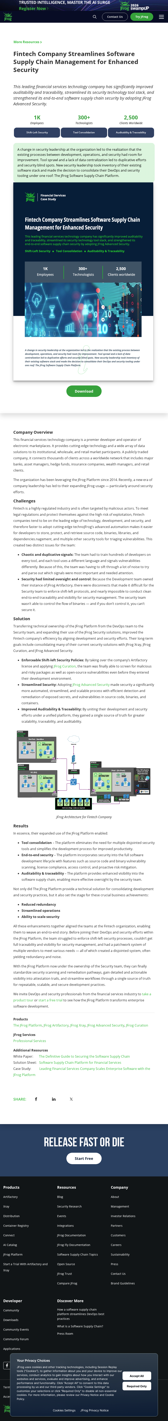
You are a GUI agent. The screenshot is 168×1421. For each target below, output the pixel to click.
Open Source (66, 1264)
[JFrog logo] (9, 16)
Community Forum (16, 1339)
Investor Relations (123, 1216)
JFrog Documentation (71, 1235)
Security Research (69, 1206)
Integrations (65, 1226)
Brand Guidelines (123, 1283)
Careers (116, 1245)
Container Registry (16, 1226)
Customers (118, 1235)
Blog (60, 1197)
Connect (9, 1235)
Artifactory (10, 1197)
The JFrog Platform (27, 1025)
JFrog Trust (64, 1274)
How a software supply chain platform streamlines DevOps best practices (80, 1313)
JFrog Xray (78, 1025)
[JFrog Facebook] (7, 1365)
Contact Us (118, 1274)
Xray (6, 1206)
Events (61, 1216)
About (115, 1197)
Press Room (65, 1334)
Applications (11, 1348)
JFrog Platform (13, 1254)
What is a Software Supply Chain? (80, 1326)
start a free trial (50, 1000)
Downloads (10, 1320)
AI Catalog (10, 1245)
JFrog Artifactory (56, 1025)
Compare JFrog (67, 1283)
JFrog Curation (65, 666)
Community (11, 1310)
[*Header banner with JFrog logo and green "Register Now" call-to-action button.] (84, 5)
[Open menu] (161, 16)
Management (120, 1206)
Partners (117, 1226)
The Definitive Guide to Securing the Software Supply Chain (84, 1056)
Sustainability (120, 1254)
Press (114, 1264)
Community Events (16, 1329)
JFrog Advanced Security (91, 684)
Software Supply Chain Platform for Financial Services (80, 1062)
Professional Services (29, 1041)
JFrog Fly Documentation (73, 1245)
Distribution (11, 1216)
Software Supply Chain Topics (77, 1254)
